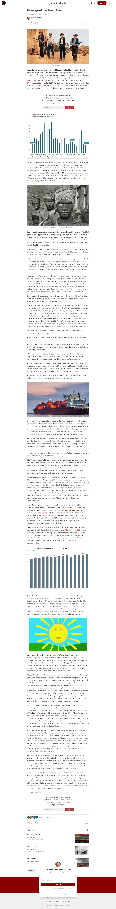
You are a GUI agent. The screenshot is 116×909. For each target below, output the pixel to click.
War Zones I (31, 859)
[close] (74, 862)
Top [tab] (29, 830)
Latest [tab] (33, 830)
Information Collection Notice (57, 890)
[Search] (91, 3)
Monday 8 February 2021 (34, 849)
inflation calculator (68, 168)
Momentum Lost (33, 835)
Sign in (111, 3)
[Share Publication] (95, 3)
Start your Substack (53, 901)
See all (30, 870)
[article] (58, 838)
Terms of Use (66, 888)
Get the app (66, 901)
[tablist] (31, 830)
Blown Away (32, 847)
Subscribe (102, 3)
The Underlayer (41, 718)
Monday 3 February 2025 (34, 837)
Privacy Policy (70, 890)
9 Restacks (47, 817)
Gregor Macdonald (36, 17)
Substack (49, 905)
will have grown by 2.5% (71, 530)
